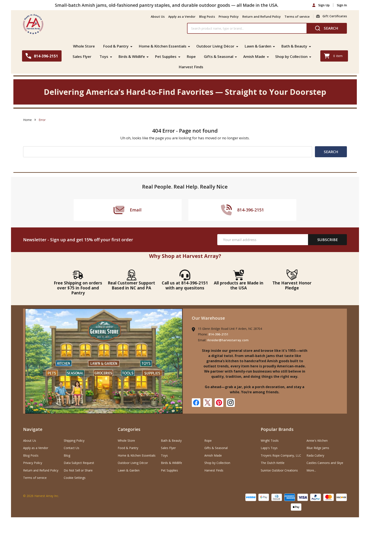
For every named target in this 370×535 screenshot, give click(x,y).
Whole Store (84, 46)
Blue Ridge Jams (317, 448)
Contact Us (71, 448)
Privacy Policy (229, 16)
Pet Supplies (165, 56)
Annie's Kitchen (317, 440)
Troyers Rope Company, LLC (281, 455)
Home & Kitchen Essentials (162, 46)
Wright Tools (270, 440)
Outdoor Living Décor (215, 46)
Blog (67, 455)
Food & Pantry (116, 46)
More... (311, 470)
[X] (207, 402)
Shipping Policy (74, 440)
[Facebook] (196, 402)
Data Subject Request (79, 463)
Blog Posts (207, 16)
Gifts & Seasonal (218, 56)
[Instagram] (230, 402)
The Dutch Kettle (272, 463)
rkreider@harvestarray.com (228, 340)
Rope (191, 56)
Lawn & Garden (258, 46)
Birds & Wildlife (131, 56)
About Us (158, 16)
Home (27, 120)
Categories (129, 429)
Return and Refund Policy (261, 16)
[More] (131, 46)
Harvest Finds (191, 66)
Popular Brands (277, 429)
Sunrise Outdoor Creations (279, 470)
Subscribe (327, 239)
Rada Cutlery (315, 455)
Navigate (32, 429)
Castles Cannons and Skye (324, 463)
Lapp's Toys (269, 448)
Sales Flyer (82, 56)
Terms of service (297, 16)
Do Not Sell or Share (78, 470)
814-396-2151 (218, 334)
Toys (104, 56)
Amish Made (254, 56)
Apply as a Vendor (181, 16)
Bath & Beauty (294, 46)
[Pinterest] (219, 402)
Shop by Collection (291, 56)
